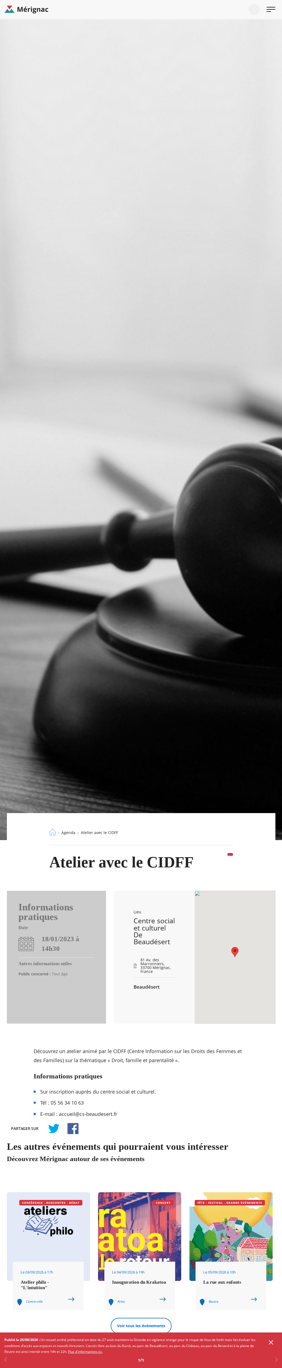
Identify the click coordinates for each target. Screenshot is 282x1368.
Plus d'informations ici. (85, 1351)
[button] (235, 952)
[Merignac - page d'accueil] (141, 10)
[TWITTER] (53, 1128)
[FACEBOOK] (70, 1128)
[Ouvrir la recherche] (254, 9)
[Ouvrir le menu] (271, 9)
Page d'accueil (52, 832)
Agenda (68, 832)
